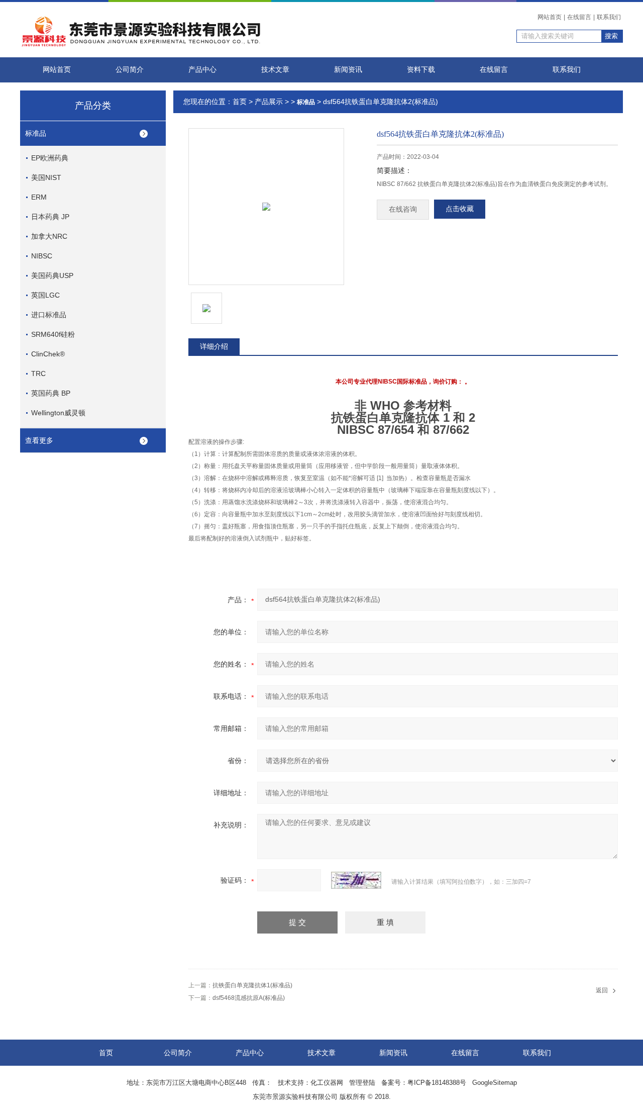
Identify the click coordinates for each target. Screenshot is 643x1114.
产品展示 (269, 102)
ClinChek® (48, 354)
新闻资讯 (348, 69)
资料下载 (421, 69)
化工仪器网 (326, 1082)
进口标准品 (48, 315)
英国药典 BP (50, 393)
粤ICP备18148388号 (436, 1082)
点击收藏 (460, 209)
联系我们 (609, 17)
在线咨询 (403, 209)
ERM (39, 197)
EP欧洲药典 (49, 158)
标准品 (35, 133)
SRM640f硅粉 (53, 334)
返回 (602, 990)
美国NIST (46, 177)
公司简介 (130, 69)
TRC (38, 373)
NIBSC (41, 256)
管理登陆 (362, 1082)
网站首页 (550, 17)
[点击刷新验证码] (356, 880)
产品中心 (202, 69)
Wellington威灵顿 (58, 413)
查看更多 (39, 440)
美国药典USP (52, 275)
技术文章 (275, 69)
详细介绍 (214, 346)
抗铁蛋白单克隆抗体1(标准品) (252, 985)
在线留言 (579, 17)
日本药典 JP (50, 217)
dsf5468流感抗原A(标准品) (248, 997)
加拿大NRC (49, 236)
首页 (240, 102)
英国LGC (45, 295)
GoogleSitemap (494, 1082)
